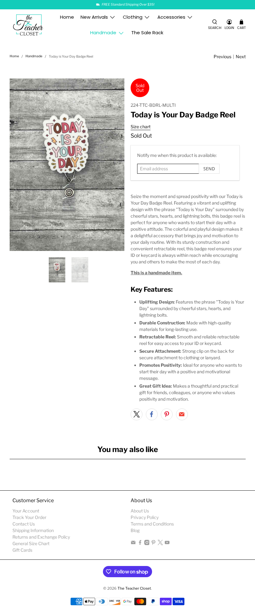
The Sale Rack (147, 32)
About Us (140, 510)
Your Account (25, 510)
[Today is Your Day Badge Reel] (67, 164)
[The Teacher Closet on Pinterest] (153, 543)
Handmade (103, 32)
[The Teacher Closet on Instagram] (147, 543)
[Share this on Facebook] (152, 414)
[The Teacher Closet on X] (160, 543)
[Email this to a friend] (182, 414)
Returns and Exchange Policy (41, 537)
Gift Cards (22, 550)
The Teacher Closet (134, 588)
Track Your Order (29, 517)
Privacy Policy (145, 517)
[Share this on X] (136, 414)
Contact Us (23, 523)
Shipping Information (33, 530)
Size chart (141, 126)
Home (67, 17)
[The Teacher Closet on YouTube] (167, 543)
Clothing (132, 17)
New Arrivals (94, 17)
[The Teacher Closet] (28, 25)
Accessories (171, 17)
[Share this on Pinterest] (167, 414)
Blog (135, 530)
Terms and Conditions (152, 523)
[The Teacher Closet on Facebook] (140, 543)
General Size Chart (30, 543)
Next (241, 56)
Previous (222, 56)
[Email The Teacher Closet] (133, 543)
